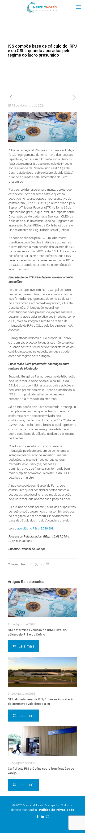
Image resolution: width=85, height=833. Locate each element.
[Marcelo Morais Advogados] (42, 7)
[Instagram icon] (47, 816)
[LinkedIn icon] (42, 816)
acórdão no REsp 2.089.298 (35, 528)
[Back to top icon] (75, 823)
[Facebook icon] (37, 816)
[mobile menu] (79, 7)
